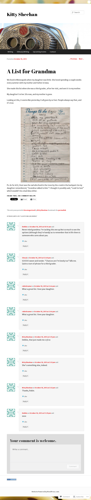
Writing (10, 52)
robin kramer (27, 286)
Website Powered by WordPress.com (45, 492)
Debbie (24, 227)
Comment (73, 466)
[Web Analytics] (11, 480)
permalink (62, 210)
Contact (53, 52)
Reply (25, 246)
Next (81, 59)
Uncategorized (29, 210)
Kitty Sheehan (22, 14)
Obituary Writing (23, 52)
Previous (73, 59)
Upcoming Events (39, 52)
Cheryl (24, 258)
